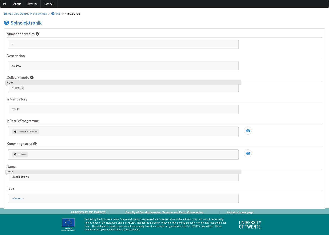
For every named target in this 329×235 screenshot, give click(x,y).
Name (11, 166)
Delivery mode (18, 77)
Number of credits (21, 34)
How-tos (32, 3)
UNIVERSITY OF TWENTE (88, 212)
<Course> (18, 198)
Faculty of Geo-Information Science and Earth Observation (165, 212)
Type (10, 188)
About (17, 3)
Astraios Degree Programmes (27, 13)
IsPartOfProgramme (23, 121)
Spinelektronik (26, 22)
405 (58, 13)
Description (16, 56)
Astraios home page (240, 212)
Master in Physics (27, 131)
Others (22, 154)
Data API (49, 3)
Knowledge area (19, 144)
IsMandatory (17, 99)
